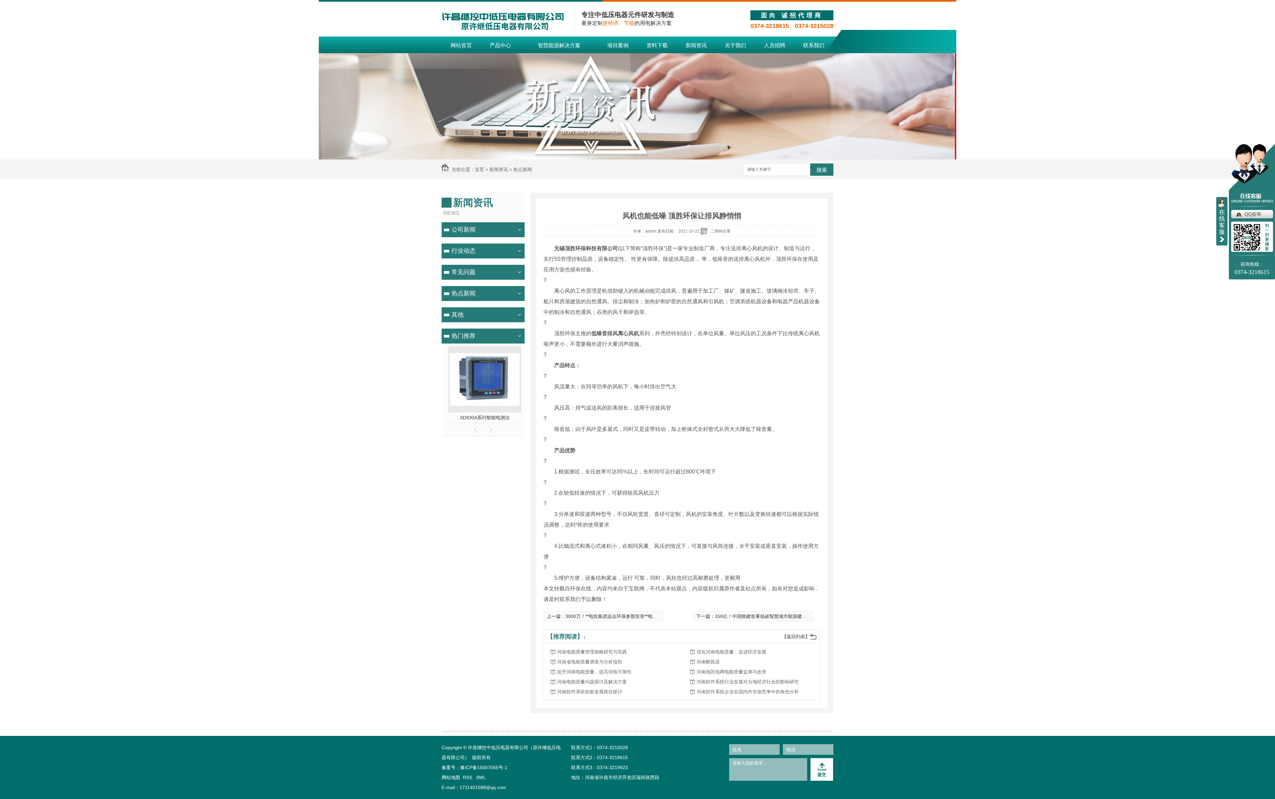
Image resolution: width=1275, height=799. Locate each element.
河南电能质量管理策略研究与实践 (592, 651)
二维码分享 (720, 231)
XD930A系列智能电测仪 (483, 417)
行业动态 (463, 251)
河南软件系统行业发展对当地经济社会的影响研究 (748, 681)
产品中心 (500, 45)
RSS (468, 777)
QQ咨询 (1252, 214)
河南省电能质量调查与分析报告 (589, 661)
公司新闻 (463, 229)
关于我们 (735, 45)
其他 (458, 314)
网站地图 (451, 777)
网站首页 (461, 45)
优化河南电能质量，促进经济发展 (731, 651)
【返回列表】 (796, 636)
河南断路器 (708, 661)
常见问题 (463, 272)
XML (481, 777)
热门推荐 (463, 336)
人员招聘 (774, 45)
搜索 (821, 170)
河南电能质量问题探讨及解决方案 (592, 681)
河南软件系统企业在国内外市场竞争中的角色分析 (748, 691)
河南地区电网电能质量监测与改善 (731, 671)
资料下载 (657, 45)
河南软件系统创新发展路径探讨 (589, 691)
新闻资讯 (696, 45)
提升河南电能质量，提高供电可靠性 (594, 671)
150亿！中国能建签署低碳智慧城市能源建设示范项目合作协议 (779, 616)
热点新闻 (522, 169)
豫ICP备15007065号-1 (483, 767)
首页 (479, 169)
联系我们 (813, 45)
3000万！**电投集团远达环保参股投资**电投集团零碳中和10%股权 (634, 616)
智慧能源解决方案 (559, 45)
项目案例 (618, 45)
